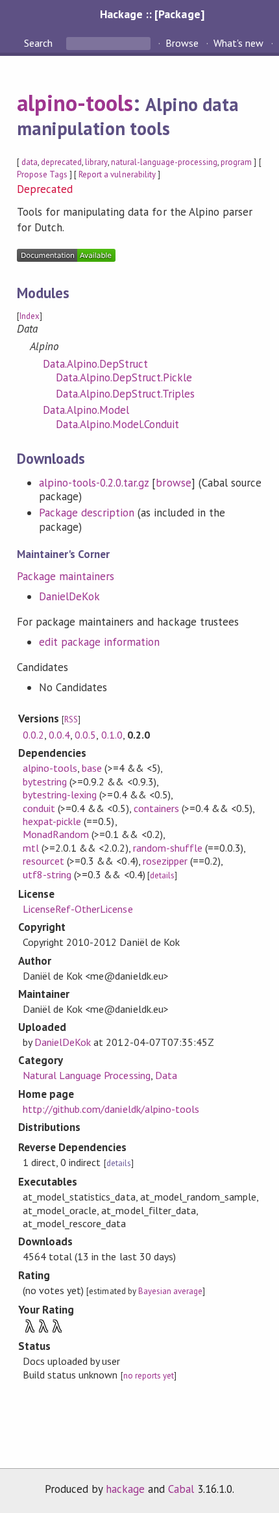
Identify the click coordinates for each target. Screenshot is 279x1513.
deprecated (61, 162)
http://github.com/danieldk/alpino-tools (111, 1108)
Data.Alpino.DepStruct (96, 364)
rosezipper (165, 860)
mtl (31, 847)
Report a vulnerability (117, 174)
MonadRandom (56, 834)
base (92, 767)
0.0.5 (85, 734)
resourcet (43, 860)
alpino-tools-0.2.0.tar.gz (94, 483)
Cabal (181, 1489)
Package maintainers (65, 576)
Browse (182, 42)
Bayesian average (170, 1291)
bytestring (45, 781)
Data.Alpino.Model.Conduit (118, 424)
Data (166, 1075)
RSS (71, 719)
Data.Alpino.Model (86, 410)
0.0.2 (33, 734)
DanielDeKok (69, 596)
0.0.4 (59, 734)
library (96, 162)
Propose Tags (42, 174)
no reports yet (148, 1375)
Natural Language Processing (87, 1075)
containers (156, 808)
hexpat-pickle (52, 821)
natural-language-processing (164, 162)
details (162, 875)
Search (39, 42)
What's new (238, 42)
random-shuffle (167, 847)
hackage (125, 1489)
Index (29, 316)
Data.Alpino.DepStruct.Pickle (124, 377)
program (236, 162)
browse (173, 483)
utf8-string (47, 874)
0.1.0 (112, 734)
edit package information (99, 642)
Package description (86, 512)
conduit (39, 808)
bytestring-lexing (60, 794)
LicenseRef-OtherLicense (78, 908)
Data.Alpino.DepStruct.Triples (125, 394)
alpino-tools (75, 102)
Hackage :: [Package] (152, 13)
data (29, 162)
